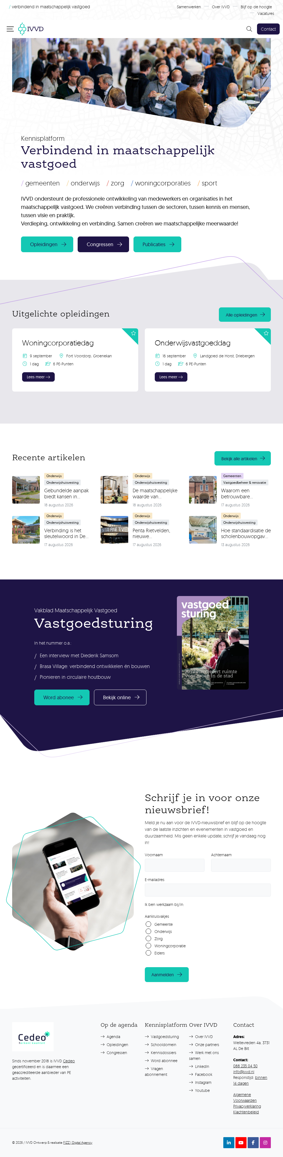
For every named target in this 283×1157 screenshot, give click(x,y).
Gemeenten (40, 183)
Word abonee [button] (58, 697)
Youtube (202, 1090)
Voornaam (154, 854)
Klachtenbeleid (246, 1112)
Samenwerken (189, 6)
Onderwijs (83, 183)
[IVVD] (30, 28)
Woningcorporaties (161, 183)
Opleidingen (117, 1044)
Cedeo (69, 1060)
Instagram (202, 1082)
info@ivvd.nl (243, 1071)
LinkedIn (201, 1066)
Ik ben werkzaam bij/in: (164, 904)
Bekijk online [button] (117, 697)
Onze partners (206, 1044)
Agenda (113, 1036)
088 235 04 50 (245, 1065)
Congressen (116, 1052)
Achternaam (221, 854)
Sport (207, 183)
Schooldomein (163, 1044)
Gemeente (163, 924)
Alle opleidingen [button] (241, 315)
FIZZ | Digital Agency (77, 1142)
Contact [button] (268, 29)
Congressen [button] (100, 244)
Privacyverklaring (247, 1106)
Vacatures (266, 13)
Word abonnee (163, 1060)
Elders (159, 953)
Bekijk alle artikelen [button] (239, 458)
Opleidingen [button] (43, 244)
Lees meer (35, 376)
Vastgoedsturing (164, 1036)
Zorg (115, 183)
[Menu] (11, 28)
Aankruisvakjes (157, 916)
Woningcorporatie (170, 945)
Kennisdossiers (163, 1052)
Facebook (203, 1074)
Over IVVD (221, 6)
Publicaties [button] (154, 244)
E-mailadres (154, 879)
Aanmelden (162, 974)
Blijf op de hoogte (256, 6)
